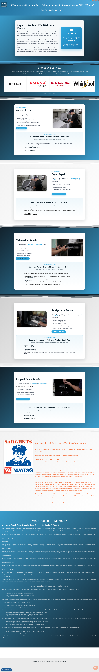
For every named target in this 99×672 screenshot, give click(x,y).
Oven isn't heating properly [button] (29, 412)
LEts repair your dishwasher (22, 258)
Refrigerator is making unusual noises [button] (31, 350)
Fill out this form (34, 114)
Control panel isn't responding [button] (30, 418)
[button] (4, 4)
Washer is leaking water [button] (28, 142)
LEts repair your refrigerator (58, 331)
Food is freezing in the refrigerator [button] (30, 346)
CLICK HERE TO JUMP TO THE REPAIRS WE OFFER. (48, 460)
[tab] (44, 93)
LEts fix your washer (21, 128)
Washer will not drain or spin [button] (29, 150)
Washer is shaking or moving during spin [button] (32, 147)
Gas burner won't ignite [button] (28, 414)
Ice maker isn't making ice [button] (29, 348)
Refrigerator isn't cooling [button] (28, 345)
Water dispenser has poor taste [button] (30, 349)
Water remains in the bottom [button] (29, 283)
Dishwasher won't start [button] (28, 272)
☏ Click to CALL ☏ (43, 114)
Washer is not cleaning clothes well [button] (30, 146)
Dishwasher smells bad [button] (28, 280)
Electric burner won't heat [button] (29, 415)
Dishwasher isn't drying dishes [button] (29, 277)
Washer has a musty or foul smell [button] (30, 148)
